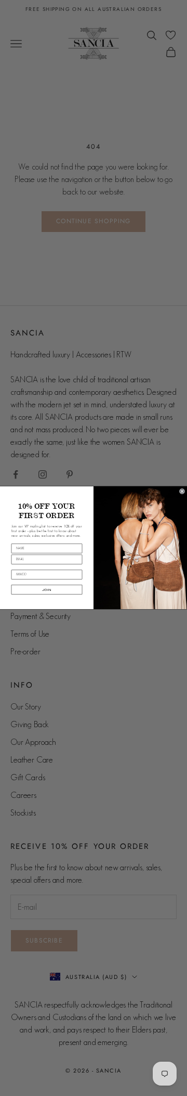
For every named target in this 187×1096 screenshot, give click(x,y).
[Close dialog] (182, 492)
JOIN (46, 589)
